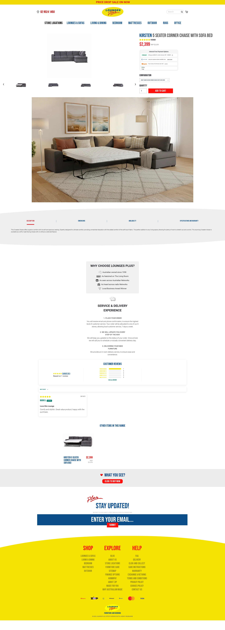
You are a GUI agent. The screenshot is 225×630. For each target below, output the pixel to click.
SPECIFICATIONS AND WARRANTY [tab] (189, 221)
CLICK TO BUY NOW (112, 481)
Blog (112, 556)
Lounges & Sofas (88, 556)
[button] (144, 40)
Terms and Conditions (137, 578)
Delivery (137, 559)
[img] (45, 397)
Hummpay (112, 578)
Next (135, 84)
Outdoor (88, 571)
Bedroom (88, 563)
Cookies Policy (137, 585)
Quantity (143, 85)
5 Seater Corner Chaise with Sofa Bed (72, 460)
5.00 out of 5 (66, 373)
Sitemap (112, 571)
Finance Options (112, 574)
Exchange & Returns (137, 574)
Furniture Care (112, 567)
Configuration (145, 75)
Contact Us (137, 589)
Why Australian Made (112, 589)
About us (112, 559)
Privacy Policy (137, 582)
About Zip (112, 582)
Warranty (137, 571)
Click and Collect (137, 563)
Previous (3, 84)
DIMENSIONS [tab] (81, 221)
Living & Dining (88, 559)
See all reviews (112, 380)
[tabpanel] (112, 231)
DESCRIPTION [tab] (30, 221)
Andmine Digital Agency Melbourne (121, 616)
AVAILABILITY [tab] (132, 221)
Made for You (112, 585)
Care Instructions (136, 567)
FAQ (137, 556)
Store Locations (112, 563)
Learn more (169, 59)
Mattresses (88, 567)
